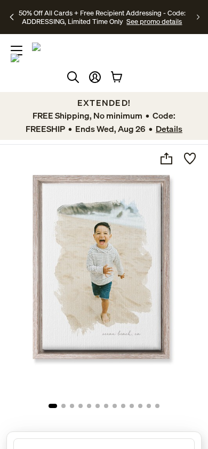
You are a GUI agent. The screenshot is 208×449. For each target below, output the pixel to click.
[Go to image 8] (115, 406)
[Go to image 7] (106, 406)
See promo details (154, 21)
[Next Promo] (198, 17)
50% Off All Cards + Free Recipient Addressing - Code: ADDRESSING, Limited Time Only (102, 17)
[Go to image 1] (53, 406)
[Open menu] (16, 50)
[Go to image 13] (157, 406)
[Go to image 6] (97, 406)
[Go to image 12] (149, 406)
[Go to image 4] (80, 406)
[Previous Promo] (12, 17)
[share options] (166, 158)
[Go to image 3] (72, 406)
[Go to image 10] (132, 406)
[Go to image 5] (89, 406)
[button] (95, 77)
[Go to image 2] (63, 406)
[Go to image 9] (123, 406)
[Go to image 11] (140, 406)
